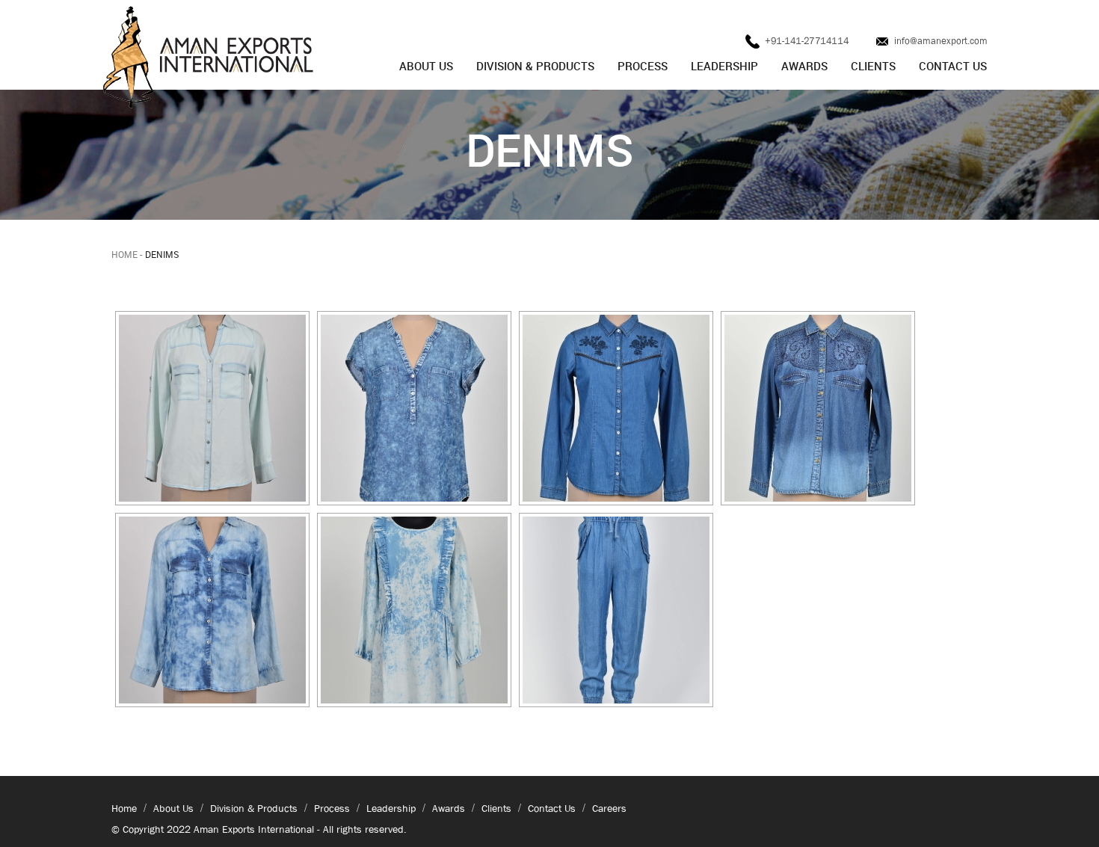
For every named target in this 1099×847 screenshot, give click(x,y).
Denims (162, 254)
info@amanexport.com (941, 40)
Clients (873, 65)
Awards (804, 65)
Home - (126, 254)
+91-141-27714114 (806, 40)
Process (643, 65)
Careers (609, 808)
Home (124, 808)
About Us (426, 65)
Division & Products (535, 65)
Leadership (724, 65)
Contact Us (953, 65)
